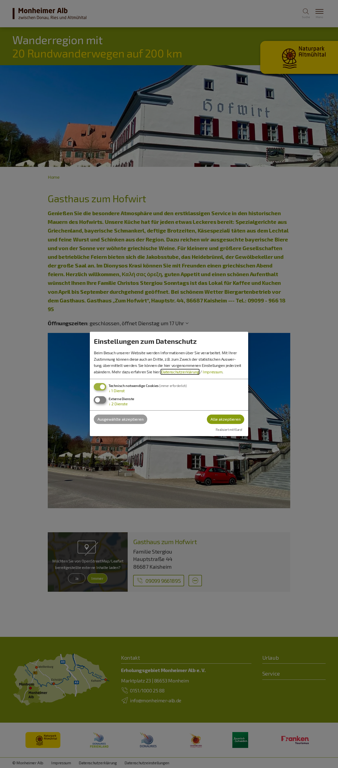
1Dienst (117, 390)
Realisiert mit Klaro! (229, 430)
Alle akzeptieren (226, 419)
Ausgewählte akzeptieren (120, 419)
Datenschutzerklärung (180, 371)
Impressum (212, 371)
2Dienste (118, 403)
